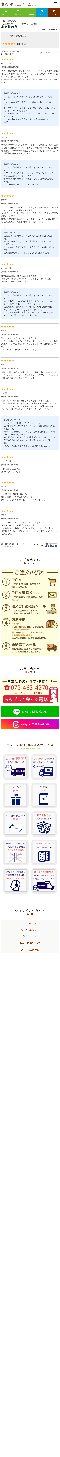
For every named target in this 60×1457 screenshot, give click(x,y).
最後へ (12, 54)
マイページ (42, 14)
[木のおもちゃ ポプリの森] (7, 4)
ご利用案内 (30, 14)
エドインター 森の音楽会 (14, 36)
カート (54, 14)
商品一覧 (18, 14)
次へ (7, 54)
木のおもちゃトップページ (18, 21)
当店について (6, 14)
